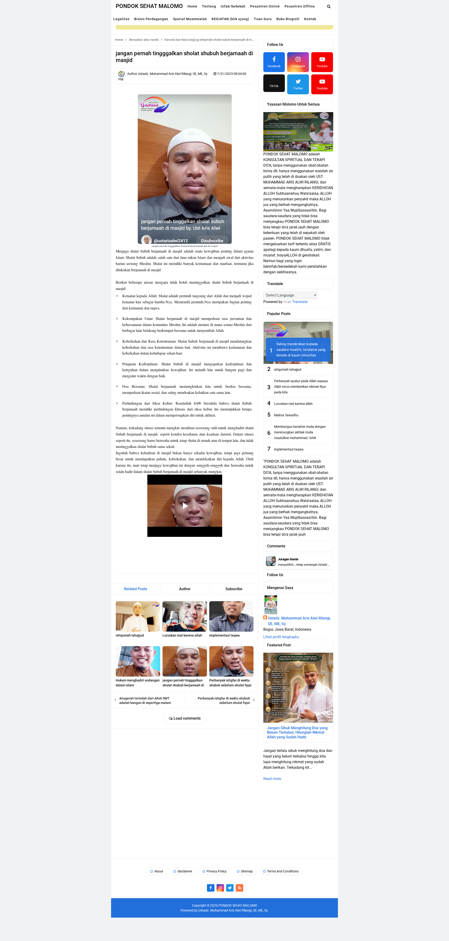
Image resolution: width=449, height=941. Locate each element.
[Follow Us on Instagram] (220, 888)
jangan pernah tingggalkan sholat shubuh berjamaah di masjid (183, 685)
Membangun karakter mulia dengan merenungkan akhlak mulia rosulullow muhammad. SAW (300, 432)
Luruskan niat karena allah (182, 635)
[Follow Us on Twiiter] (230, 888)
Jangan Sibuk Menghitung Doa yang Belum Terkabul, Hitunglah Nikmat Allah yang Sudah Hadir (297, 732)
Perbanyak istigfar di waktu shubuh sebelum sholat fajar (230, 682)
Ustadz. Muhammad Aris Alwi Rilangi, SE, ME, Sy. (299, 621)
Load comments (187, 718)
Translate (300, 302)
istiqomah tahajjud (130, 635)
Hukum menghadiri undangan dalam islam (138, 682)
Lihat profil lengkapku (281, 637)
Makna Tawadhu (286, 415)
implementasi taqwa (224, 635)
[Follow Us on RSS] (239, 888)
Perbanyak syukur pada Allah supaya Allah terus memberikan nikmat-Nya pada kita (301, 386)
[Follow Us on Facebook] (210, 888)
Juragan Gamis (288, 559)
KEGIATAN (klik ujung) (230, 19)
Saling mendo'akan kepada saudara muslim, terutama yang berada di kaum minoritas (300, 349)
